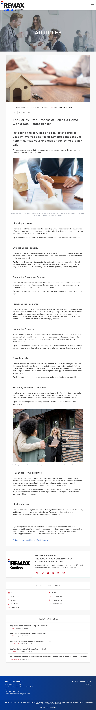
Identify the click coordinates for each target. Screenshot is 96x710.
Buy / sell (14, 596)
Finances (14, 604)
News (53, 593)
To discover (56, 604)
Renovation (56, 600)
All (12, 593)
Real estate (21, 107)
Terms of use (39, 703)
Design (13, 600)
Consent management (53, 703)
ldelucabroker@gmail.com (20, 694)
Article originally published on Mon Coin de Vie (31, 540)
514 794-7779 (14, 691)
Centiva (52, 707)
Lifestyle (14, 607)
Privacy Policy (87, 702)
